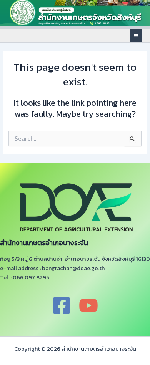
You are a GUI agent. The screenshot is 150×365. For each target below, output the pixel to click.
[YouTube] (88, 305)
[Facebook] (61, 305)
